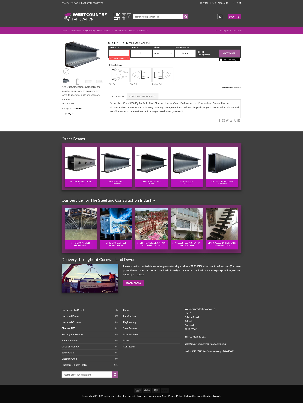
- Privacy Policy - (175, 396)
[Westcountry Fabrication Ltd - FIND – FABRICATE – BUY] (85, 17)
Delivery (237, 30)
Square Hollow (69, 340)
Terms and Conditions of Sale (151, 396)
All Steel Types (222, 30)
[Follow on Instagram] (237, 3)
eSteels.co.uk (236, 88)
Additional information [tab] (142, 96)
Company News (70, 3)
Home (64, 30)
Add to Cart (229, 53)
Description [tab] (117, 96)
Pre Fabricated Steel (73, 309)
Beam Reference (182, 47)
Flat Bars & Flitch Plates (74, 364)
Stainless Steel (119, 30)
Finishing (156, 47)
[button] (234, 16)
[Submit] (185, 16)
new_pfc (70, 113)
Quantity (134, 47)
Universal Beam (70, 315)
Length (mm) (114, 47)
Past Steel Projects (92, 3)
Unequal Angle (69, 358)
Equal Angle (68, 352)
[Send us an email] (231, 120)
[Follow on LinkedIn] (240, 3)
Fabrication (75, 30)
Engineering (89, 30)
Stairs (132, 30)
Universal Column (71, 322)
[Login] (219, 16)
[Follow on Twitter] (227, 120)
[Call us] (235, 120)
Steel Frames (103, 30)
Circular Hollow (70, 346)
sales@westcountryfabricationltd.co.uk (206, 343)
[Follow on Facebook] (234, 3)
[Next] (98, 55)
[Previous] (67, 55)
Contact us (142, 30)
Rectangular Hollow (72, 334)
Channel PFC (77, 108)
